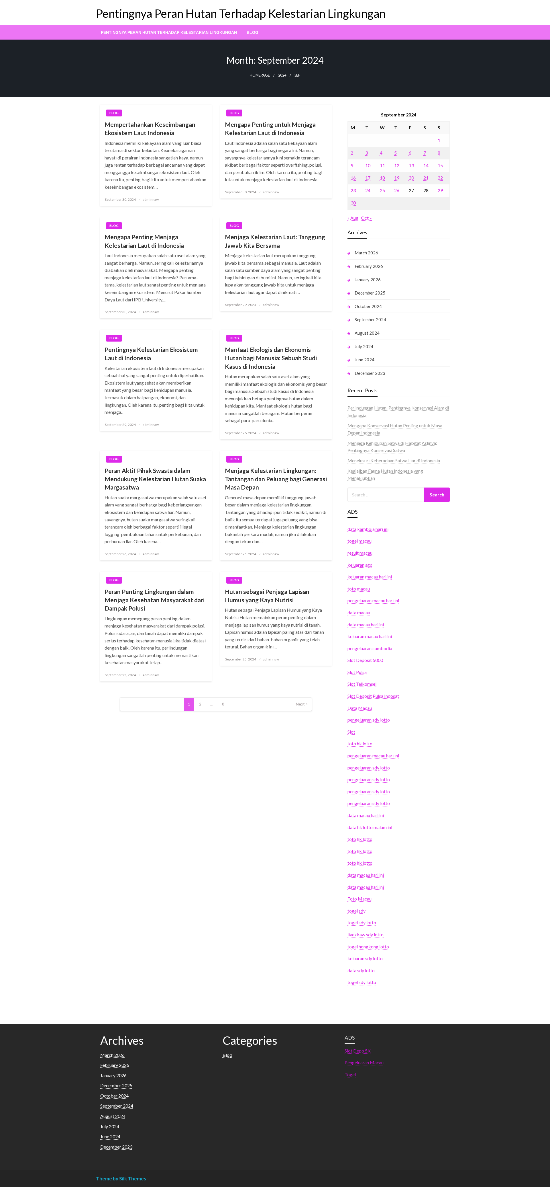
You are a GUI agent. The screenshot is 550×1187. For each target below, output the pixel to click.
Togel (350, 1074)
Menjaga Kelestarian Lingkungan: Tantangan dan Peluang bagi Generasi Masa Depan (276, 479)
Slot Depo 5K (358, 1050)
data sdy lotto (361, 970)
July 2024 (364, 346)
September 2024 (370, 319)
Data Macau (359, 708)
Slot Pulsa (357, 672)
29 (440, 190)
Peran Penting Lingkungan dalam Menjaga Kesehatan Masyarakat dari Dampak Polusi (155, 600)
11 (382, 165)
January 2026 (368, 279)
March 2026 (366, 252)
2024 (282, 75)
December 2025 (370, 292)
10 (367, 165)
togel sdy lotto (361, 922)
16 (353, 177)
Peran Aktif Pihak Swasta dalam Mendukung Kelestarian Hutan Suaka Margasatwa (155, 479)
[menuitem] (169, 32)
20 (411, 177)
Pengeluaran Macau (364, 1062)
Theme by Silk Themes (121, 1179)
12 (396, 165)
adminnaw (151, 199)
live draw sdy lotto (365, 934)
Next (300, 703)
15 (440, 165)
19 (396, 177)
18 (382, 177)
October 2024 (368, 306)
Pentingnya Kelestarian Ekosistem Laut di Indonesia (151, 353)
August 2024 (367, 333)
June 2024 (364, 359)
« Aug (352, 218)
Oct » (366, 218)
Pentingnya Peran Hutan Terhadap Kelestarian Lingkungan (241, 13)
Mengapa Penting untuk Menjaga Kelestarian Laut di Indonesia (270, 128)
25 (382, 190)
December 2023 (370, 373)
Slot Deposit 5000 (365, 660)
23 (353, 190)
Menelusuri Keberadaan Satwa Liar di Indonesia (393, 460)
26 (396, 190)
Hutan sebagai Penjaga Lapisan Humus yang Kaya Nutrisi (267, 595)
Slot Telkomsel (361, 684)
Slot (351, 731)
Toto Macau (359, 898)
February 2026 (369, 266)
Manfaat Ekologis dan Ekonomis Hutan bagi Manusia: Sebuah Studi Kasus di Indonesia (271, 358)
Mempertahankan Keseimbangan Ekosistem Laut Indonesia (150, 128)
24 (367, 190)
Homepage (260, 75)
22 (440, 177)
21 (426, 177)
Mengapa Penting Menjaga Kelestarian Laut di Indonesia (144, 241)
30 (353, 202)
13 (411, 165)
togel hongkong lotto (368, 946)
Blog (252, 32)
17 (367, 177)
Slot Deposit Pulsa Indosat (373, 696)
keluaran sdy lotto (365, 958)
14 (426, 165)
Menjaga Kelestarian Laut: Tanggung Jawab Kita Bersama (275, 241)
